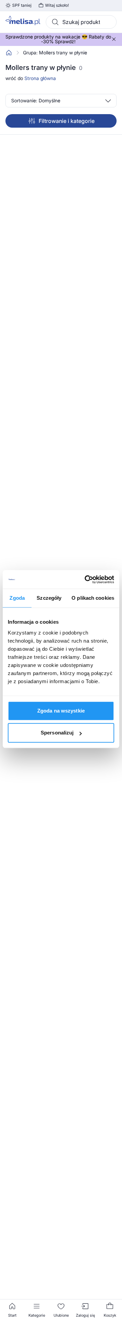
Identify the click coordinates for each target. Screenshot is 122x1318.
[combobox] (81, 22)
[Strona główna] (8, 52)
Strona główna (40, 78)
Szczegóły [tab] (49, 598)
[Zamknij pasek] (114, 39)
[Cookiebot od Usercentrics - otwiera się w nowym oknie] (86, 579)
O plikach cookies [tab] (93, 598)
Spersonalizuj (57, 732)
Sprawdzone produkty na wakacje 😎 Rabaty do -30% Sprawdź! (58, 39)
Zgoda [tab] (17, 598)
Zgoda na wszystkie (61, 711)
